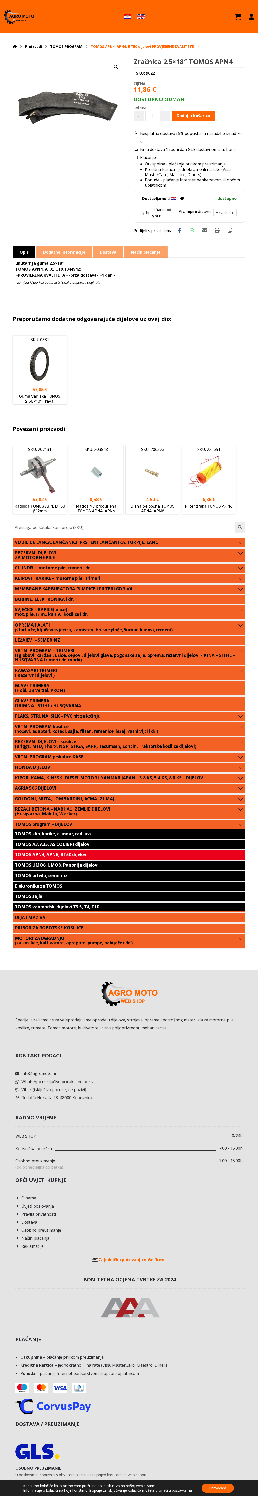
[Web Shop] (19, 16)
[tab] (24, 252)
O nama (28, 1198)
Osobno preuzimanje (41, 1230)
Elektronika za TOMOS (38, 886)
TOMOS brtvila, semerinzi (42, 875)
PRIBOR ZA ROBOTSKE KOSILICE (49, 928)
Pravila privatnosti (38, 1214)
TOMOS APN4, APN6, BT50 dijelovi (51, 854)
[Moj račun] (251, 17)
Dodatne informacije (64, 252)
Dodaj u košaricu (193, 115)
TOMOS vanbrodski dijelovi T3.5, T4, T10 (57, 907)
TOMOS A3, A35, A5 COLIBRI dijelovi (52, 844)
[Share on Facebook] (179, 230)
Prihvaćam (217, 1488)
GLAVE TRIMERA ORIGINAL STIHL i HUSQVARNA (48, 703)
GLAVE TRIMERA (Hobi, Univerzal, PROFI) (40, 688)
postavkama (182, 1490)
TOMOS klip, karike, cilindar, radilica (53, 834)
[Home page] (15, 46)
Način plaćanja (35, 1238)
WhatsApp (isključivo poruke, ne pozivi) (58, 1081)
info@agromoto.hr (39, 1073)
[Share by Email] (205, 230)
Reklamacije (32, 1246)
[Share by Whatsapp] (192, 230)
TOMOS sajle (28, 896)
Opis (24, 252)
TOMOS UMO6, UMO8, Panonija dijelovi (57, 865)
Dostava (29, 1222)
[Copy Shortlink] (230, 230)
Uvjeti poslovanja (37, 1206)
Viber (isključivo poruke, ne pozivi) (53, 1089)
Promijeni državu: (195, 211)
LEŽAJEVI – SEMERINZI (38, 640)
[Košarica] (238, 17)
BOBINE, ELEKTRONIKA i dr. (44, 599)
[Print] (217, 230)
